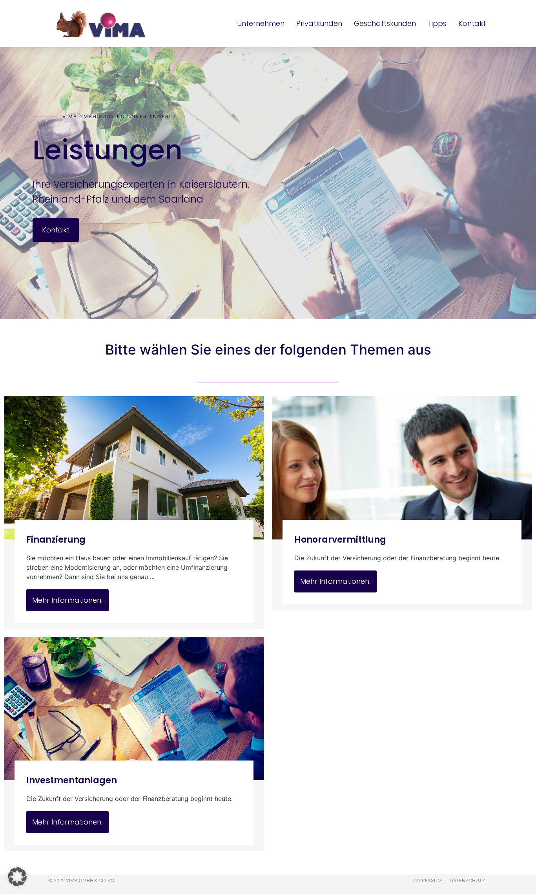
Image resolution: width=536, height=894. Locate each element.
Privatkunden (319, 23)
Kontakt (472, 23)
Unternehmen (260, 23)
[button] (17, 876)
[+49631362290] (10, 411)
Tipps (437, 23)
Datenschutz (467, 880)
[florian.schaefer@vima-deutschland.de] (10, 432)
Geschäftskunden (385, 23)
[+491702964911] (10, 474)
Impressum (427, 880)
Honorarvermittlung (340, 540)
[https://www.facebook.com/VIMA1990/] (10, 494)
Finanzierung (56, 540)
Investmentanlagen (71, 780)
